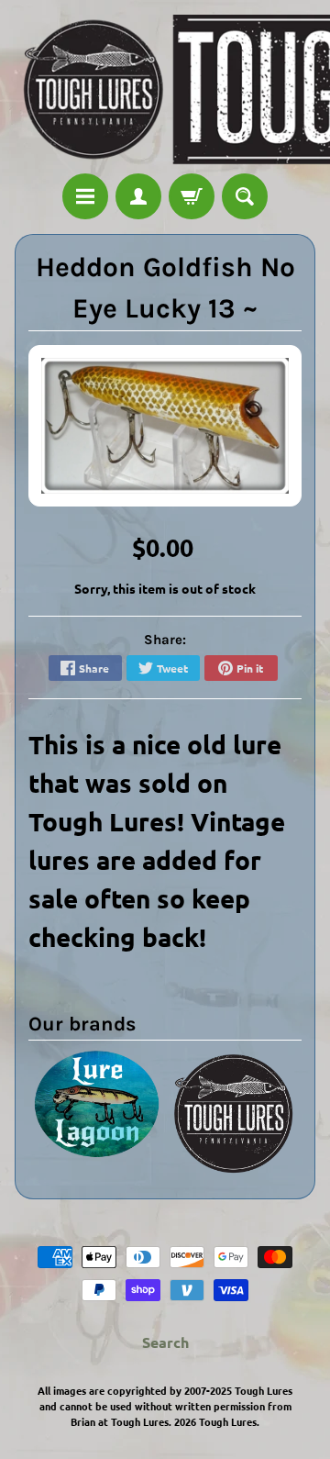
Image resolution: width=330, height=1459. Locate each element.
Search (165, 1342)
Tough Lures (228, 1421)
